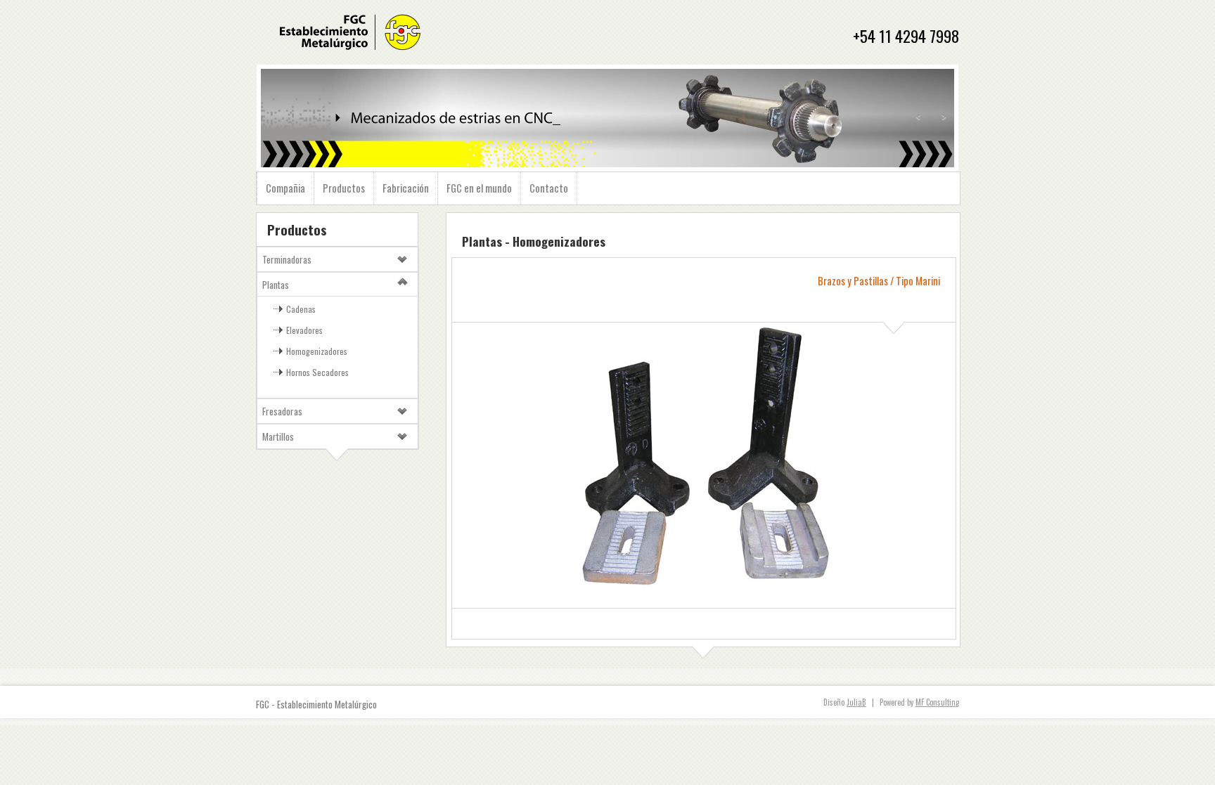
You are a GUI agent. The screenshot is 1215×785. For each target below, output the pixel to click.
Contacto (548, 188)
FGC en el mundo (479, 188)
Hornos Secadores (317, 372)
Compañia (285, 188)
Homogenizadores (316, 351)
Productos (344, 188)
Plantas (275, 285)
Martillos (278, 436)
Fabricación (405, 188)
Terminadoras (286, 259)
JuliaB (856, 702)
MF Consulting (937, 702)
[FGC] (350, 52)
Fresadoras (282, 411)
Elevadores (304, 330)
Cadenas (301, 309)
